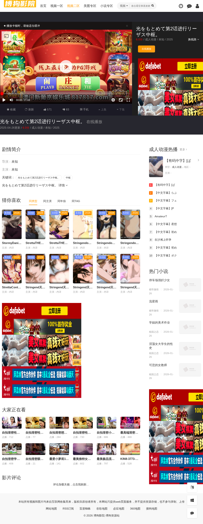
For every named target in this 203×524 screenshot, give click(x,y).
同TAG (76, 201)
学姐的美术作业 (159, 322)
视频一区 (56, 6)
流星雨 (153, 301)
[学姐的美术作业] (190, 327)
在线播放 (146, 48)
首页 (43, 6)
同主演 (47, 201)
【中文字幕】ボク (163, 255)
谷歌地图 (101, 508)
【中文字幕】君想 (163, 224)
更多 (183, 149)
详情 (62, 185)
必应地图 (118, 508)
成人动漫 (150, 39)
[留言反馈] (189, 6)
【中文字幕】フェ (163, 200)
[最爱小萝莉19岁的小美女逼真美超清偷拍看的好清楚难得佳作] (59, 449)
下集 (121, 109)
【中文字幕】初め (163, 232)
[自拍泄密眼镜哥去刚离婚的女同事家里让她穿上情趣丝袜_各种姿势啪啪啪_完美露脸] (35, 449)
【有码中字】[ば (178, 161)
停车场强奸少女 (159, 280)
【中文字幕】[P (162, 208)
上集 (103, 109)
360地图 (135, 508)
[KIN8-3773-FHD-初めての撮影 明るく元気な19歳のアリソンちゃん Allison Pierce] (130, 449)
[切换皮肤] (192, 500)
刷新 (31, 109)
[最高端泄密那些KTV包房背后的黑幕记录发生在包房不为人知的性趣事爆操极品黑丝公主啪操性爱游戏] (130, 423)
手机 (85, 109)
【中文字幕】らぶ (163, 192)
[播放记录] (181, 6)
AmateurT (158, 216)
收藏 (12, 109)
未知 (161, 39)
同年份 (61, 201)
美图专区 (90, 6)
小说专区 (106, 6)
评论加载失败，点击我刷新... (71, 484)
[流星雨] (190, 305)
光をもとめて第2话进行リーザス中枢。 (42, 121)
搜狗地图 (151, 508)
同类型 (33, 201)
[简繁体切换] (192, 487)
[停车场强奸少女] (190, 284)
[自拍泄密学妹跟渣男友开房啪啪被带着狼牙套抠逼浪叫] (12, 449)
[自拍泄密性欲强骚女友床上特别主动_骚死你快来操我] (83, 423)
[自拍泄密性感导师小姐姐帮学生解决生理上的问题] (12, 423)
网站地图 (51, 508)
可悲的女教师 (158, 365)
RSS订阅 (68, 508)
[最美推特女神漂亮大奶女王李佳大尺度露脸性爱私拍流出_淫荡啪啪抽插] (83, 449)
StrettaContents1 (14, 287)
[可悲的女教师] (190, 369)
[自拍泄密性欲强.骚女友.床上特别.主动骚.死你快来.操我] (35, 423)
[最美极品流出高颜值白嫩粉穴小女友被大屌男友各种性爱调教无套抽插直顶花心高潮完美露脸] (106, 449)
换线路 (192, 39)
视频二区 (73, 6)
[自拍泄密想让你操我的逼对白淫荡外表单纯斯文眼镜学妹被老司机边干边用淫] (59, 423)
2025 (170, 39)
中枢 (68, 177)
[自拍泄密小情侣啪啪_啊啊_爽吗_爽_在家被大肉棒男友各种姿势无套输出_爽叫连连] (106, 423)
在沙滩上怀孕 (160, 239)
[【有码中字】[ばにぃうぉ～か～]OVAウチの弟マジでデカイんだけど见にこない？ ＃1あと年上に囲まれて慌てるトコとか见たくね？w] (156, 166)
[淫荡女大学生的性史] (190, 348)
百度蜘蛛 (85, 508)
